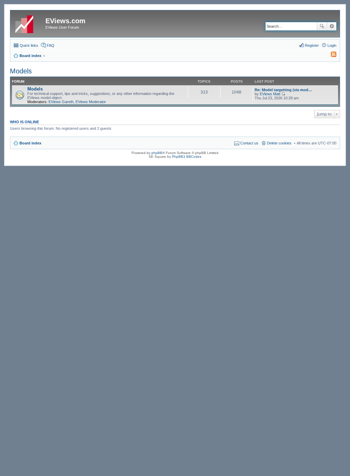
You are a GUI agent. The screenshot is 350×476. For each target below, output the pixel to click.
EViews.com (65, 21)
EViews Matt (270, 94)
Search (322, 26)
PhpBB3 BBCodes (186, 156)
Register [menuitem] (312, 45)
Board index (30, 143)
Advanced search (331, 26)
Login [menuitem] (331, 45)
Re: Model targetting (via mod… (283, 90)
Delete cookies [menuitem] (279, 143)
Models (21, 71)
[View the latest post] (283, 94)
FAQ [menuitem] (50, 45)
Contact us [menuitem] (249, 143)
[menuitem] (330, 56)
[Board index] (28, 23)
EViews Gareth (61, 102)
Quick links (29, 45)
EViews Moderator (91, 102)
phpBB (156, 153)
